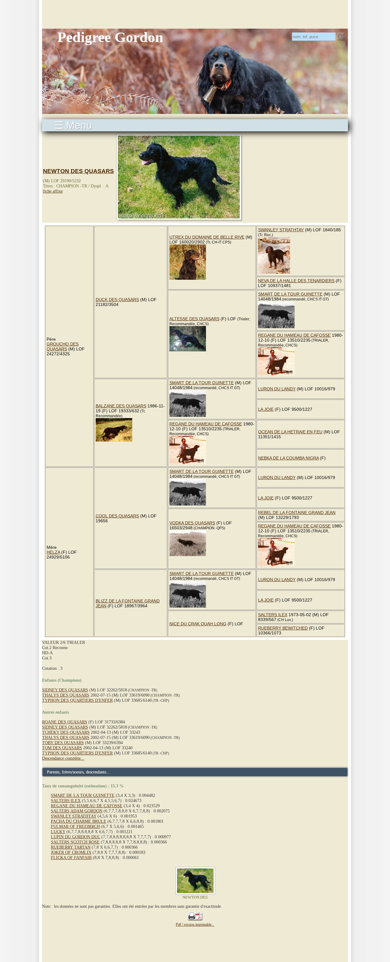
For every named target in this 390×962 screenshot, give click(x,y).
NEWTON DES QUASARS (78, 171)
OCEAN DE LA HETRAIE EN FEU (290, 431)
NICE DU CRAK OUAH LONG (197, 623)
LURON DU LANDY (277, 388)
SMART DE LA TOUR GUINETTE (290, 294)
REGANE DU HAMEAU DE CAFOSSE (294, 335)
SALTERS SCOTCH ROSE (75, 842)
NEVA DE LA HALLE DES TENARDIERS (296, 280)
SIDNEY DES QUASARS (65, 689)
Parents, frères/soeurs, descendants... (78, 771)
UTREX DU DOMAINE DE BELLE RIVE (206, 237)
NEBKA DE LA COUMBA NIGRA (288, 458)
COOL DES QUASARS (117, 515)
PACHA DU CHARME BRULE (78, 821)
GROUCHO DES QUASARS (63, 346)
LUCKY (58, 831)
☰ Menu (73, 125)
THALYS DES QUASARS (65, 695)
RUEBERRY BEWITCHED (283, 628)
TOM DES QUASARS (62, 747)
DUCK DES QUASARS (117, 299)
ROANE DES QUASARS (64, 721)
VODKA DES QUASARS (192, 522)
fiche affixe (53, 191)
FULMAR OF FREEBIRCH (75, 826)
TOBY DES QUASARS (63, 742)
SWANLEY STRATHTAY (281, 229)
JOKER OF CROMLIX (71, 852)
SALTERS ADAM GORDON (76, 810)
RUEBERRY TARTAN (70, 847)
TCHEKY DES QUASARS (66, 732)
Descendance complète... (63, 758)
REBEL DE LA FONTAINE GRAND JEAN (296, 512)
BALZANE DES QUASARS (121, 405)
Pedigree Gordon (110, 37)
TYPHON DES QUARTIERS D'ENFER (77, 700)
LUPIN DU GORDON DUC (75, 836)
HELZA (53, 552)
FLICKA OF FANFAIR (71, 857)
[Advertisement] (195, 13)
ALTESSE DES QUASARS (194, 318)
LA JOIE (266, 409)
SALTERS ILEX (272, 614)
